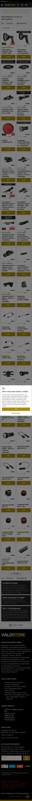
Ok (16, 409)
